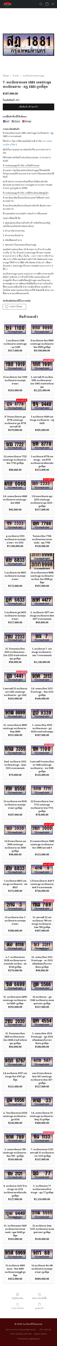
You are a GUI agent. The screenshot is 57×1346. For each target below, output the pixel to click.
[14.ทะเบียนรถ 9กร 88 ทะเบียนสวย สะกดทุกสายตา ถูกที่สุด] (42, 1254)
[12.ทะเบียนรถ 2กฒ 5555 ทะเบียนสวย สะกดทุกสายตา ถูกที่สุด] (42, 1214)
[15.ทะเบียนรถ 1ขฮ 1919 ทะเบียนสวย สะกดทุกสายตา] (15, 366)
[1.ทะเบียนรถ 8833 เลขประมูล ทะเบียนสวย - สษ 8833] (15, 870)
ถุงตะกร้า (39, 1308)
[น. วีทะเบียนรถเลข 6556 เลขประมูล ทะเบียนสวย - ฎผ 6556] (15, 1102)
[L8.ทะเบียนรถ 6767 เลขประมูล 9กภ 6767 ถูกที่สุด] (15, 1062)
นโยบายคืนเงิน (45, 1329)
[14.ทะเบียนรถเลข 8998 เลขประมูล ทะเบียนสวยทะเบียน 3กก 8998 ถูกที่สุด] (42, 561)
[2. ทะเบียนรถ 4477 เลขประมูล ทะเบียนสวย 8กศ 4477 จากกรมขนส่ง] (42, 601)
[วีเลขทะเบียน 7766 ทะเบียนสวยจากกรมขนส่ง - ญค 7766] (42, 525)
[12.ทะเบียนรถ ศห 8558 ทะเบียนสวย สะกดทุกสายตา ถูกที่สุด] (15, 790)
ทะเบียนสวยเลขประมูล (33, 76)
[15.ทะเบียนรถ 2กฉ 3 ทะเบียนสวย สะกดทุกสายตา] (15, 906)
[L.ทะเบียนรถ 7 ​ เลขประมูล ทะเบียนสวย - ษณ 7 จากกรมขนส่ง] (42, 637)
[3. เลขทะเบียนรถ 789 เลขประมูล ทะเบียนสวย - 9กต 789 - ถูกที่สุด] (15, 1138)
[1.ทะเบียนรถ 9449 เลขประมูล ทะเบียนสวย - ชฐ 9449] (42, 405)
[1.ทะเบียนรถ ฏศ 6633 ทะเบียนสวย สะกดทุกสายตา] (15, 601)
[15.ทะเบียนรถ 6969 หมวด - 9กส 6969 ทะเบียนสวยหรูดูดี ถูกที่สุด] (15, 1254)
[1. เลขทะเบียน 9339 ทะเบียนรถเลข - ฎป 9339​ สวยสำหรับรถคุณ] (42, 714)
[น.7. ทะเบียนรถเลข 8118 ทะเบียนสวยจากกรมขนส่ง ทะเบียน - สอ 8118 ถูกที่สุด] (15, 946)
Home (6, 76)
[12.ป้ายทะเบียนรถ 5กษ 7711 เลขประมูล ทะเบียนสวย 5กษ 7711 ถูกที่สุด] (42, 790)
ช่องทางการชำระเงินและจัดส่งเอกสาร (21, 1329)
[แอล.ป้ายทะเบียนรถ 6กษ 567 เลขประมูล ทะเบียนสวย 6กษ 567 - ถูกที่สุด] (42, 1062)
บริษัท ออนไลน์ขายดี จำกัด (20, 1334)
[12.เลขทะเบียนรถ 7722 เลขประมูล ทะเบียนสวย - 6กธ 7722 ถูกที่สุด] (15, 445)
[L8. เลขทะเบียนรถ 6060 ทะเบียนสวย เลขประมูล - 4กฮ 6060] (15, 485)
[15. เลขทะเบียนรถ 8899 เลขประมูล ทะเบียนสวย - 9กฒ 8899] (15, 714)
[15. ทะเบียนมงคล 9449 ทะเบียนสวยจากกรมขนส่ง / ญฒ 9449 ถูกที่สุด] (15, 1214)
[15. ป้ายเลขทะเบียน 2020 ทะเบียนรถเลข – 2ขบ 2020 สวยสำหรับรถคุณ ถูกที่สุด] (15, 1022)
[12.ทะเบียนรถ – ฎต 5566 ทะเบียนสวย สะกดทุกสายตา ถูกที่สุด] (42, 986)
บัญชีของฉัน (17, 1298)
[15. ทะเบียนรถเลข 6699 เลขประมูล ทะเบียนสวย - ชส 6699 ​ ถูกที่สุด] (15, 986)
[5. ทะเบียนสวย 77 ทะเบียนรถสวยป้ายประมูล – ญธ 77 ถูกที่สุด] (42, 1175)
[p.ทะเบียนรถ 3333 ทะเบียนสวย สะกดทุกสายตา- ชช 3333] (15, 525)
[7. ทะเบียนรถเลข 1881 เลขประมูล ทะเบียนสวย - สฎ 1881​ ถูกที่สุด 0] (28, 45)
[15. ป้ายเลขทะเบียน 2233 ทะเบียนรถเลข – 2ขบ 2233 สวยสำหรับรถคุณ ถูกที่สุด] (15, 637)
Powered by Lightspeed (28, 1339)
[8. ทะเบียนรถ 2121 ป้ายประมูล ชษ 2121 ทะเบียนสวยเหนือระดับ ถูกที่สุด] (15, 1175)
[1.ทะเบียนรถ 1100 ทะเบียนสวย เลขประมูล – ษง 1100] (15, 329)
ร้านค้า (16, 76)
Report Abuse (40, 1334)
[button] (7, 4)
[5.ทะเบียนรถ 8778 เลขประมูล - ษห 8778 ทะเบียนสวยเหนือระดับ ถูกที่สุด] (42, 445)
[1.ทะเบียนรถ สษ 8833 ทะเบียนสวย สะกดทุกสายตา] (15, 561)
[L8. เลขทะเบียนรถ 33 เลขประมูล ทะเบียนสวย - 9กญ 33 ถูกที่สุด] (42, 1102)
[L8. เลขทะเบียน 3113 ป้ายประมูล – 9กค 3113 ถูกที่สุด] (42, 677)
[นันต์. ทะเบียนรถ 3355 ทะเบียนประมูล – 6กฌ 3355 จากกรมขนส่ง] (15, 750)
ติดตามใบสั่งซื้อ (39, 1298)
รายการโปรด (17, 1308)
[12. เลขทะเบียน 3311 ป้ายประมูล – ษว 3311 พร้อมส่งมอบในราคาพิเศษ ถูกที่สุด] (42, 946)
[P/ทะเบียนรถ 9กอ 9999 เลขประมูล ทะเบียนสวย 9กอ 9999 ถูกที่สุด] (42, 329)
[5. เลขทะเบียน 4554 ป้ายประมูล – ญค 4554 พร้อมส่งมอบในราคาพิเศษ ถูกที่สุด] (42, 1022)
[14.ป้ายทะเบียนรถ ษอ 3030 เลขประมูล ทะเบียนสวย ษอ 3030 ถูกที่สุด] (15, 830)
